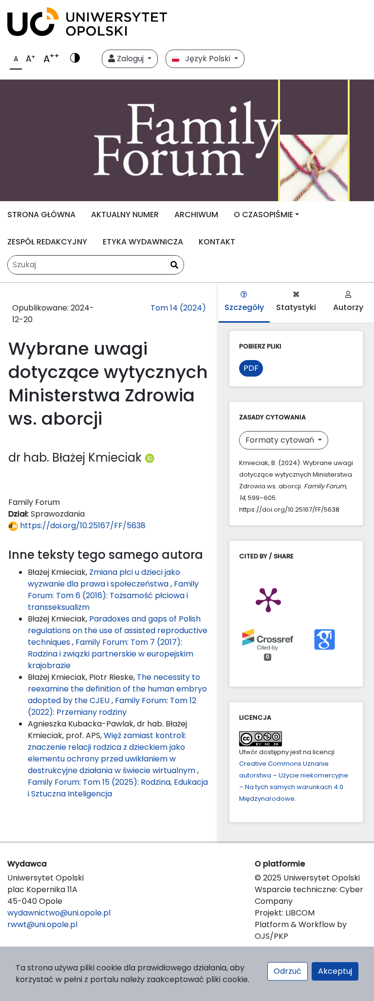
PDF (251, 368)
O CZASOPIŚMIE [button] (263, 214)
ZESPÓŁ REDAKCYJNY (47, 241)
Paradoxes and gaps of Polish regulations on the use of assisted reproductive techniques (117, 630)
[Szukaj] (174, 265)
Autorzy (348, 307)
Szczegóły (244, 307)
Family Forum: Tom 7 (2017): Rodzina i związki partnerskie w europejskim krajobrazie (110, 654)
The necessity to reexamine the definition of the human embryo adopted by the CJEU (117, 689)
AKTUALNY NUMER (125, 214)
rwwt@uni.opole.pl (42, 924)
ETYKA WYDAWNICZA (143, 241)
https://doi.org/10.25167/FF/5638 (82, 525)
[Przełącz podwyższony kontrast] (75, 58)
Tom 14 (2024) (178, 307)
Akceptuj (335, 971)
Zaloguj (130, 58)
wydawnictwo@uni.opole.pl (59, 912)
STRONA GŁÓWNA (41, 214)
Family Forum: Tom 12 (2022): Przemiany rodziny (112, 706)
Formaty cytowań (280, 440)
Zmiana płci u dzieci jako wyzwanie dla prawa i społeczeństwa (104, 578)
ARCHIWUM (196, 214)
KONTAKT (217, 241)
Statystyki (296, 307)
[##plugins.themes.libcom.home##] (187, 140)
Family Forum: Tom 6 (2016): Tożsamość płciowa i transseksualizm (113, 595)
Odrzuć (287, 971)
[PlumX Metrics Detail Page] (268, 599)
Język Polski (205, 58)
